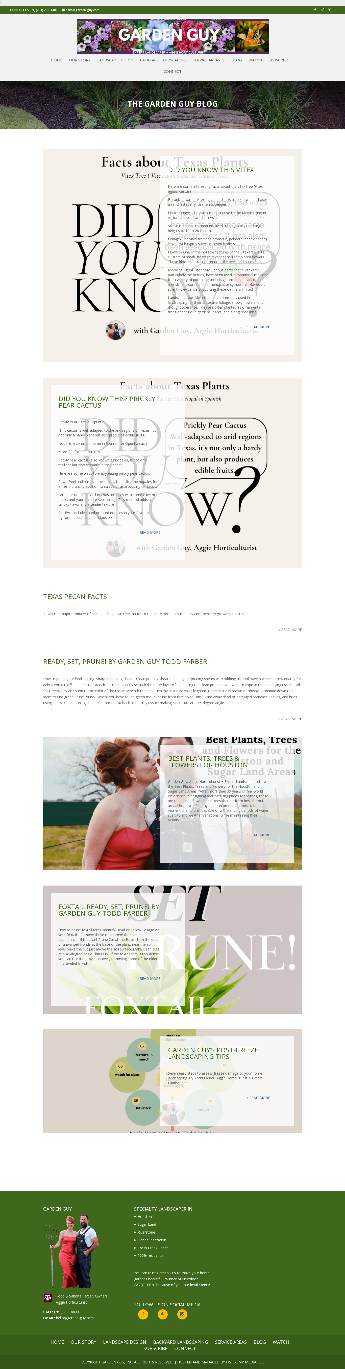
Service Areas (206, 60)
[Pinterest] (330, 11)
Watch (255, 60)
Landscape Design (115, 60)
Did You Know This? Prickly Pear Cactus (106, 402)
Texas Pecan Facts (75, 596)
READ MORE (259, 326)
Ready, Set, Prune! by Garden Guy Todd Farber (125, 661)
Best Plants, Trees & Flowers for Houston (208, 761)
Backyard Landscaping (163, 60)
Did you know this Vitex (211, 169)
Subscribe (279, 60)
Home (56, 60)
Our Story (80, 60)
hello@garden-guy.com (75, 1317)
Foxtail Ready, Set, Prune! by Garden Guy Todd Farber (108, 910)
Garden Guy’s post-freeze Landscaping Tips (213, 1053)
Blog (237, 60)
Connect (173, 71)
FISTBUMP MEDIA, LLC (245, 1362)
